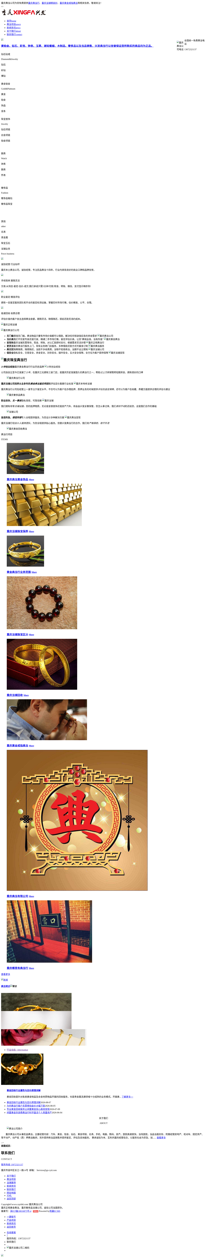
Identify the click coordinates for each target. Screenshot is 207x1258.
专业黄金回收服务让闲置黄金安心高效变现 (28, 1109)
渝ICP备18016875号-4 (20, 1211)
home (13, 21)
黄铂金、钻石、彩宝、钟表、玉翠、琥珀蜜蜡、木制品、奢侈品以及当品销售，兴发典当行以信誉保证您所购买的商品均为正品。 (77, 45)
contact (19, 34)
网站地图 (11, 1193)
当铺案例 (11, 1182)
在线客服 (11, 1232)
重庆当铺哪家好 (49, 3)
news (18, 28)
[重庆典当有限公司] (77, 890)
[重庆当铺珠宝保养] (44, 525)
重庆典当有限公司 (17, 896)
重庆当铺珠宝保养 (17, 531)
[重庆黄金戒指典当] (47, 739)
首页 (9, 21)
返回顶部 (11, 1199)
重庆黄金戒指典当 (69, 3)
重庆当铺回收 (15, 695)
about (18, 31)
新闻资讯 (11, 28)
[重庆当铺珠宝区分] (42, 628)
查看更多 (5, 974)
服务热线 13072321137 (12, 1164)
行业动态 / (17, 1050)
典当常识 (5, 986)
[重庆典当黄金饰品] (25, 473)
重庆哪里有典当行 (17, 968)
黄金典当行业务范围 (19, 572)
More (31, 479)
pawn (18, 24)
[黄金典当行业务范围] (25, 566)
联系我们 (11, 34)
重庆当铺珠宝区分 (17, 634)
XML (9, 1195)
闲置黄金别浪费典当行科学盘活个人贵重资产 (29, 1112)
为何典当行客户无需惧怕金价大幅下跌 (26, 1106)
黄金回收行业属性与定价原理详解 (24, 1090)
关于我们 (11, 31)
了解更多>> (127, 1097)
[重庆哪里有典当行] (49, 962)
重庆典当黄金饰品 (17, 479)
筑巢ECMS (55, 1211)
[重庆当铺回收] (42, 689)
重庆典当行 (33, 3)
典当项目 (11, 24)
